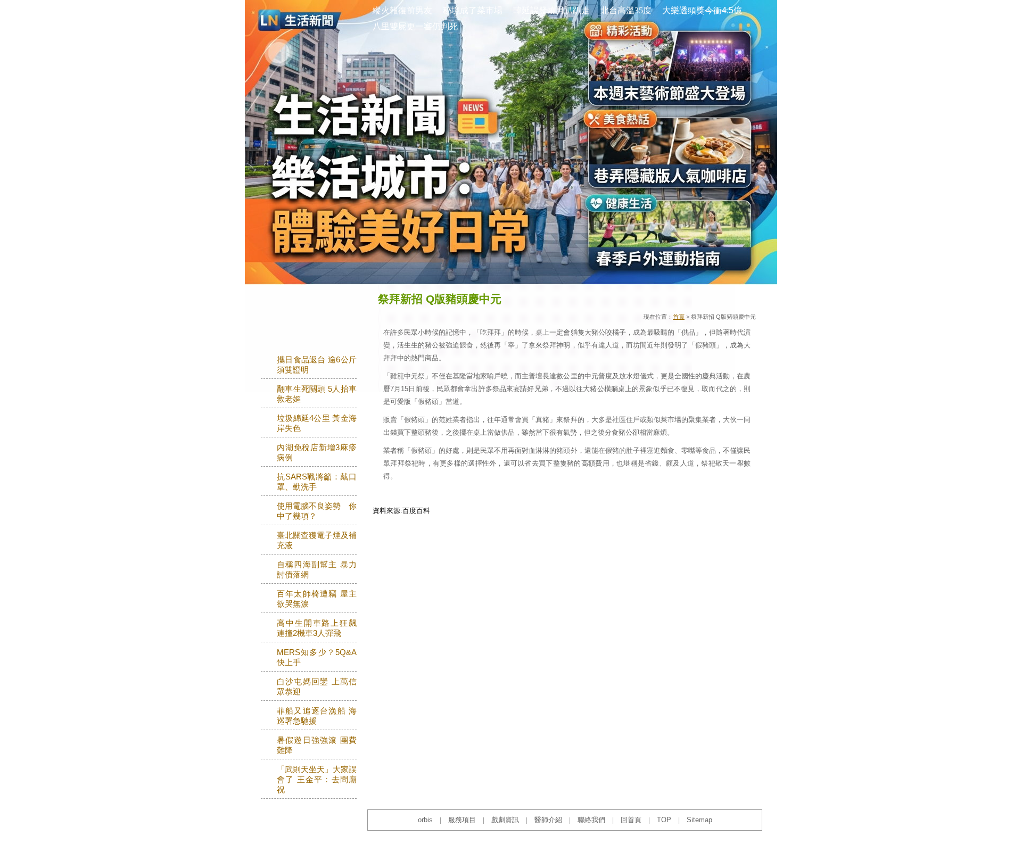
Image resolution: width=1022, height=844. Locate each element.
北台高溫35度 (626, 10)
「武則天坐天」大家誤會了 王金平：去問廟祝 (317, 779)
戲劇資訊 (505, 820)
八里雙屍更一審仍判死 (415, 26)
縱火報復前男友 (402, 10)
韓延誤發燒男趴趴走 (551, 10)
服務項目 (462, 820)
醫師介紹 (548, 820)
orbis (425, 820)
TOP (664, 820)
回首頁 (631, 820)
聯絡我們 (591, 820)
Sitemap (699, 820)
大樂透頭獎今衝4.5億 (702, 10)
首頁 (679, 316)
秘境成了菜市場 (472, 10)
